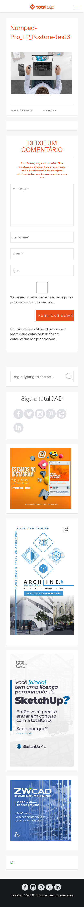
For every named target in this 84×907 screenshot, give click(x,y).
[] (51, 413)
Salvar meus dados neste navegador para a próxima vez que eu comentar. (41, 299)
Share (51, 110)
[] (18, 427)
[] (18, 413)
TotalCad (16, 895)
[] (29, 413)
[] (40, 413)
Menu (76, 7)
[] (61, 413)
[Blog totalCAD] (42, 7)
